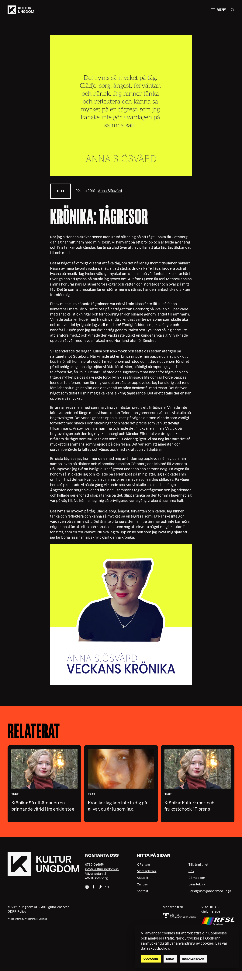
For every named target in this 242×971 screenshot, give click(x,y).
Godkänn (150, 958)
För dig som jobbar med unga (209, 891)
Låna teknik (196, 884)
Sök (191, 871)
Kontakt (142, 891)
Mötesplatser (146, 871)
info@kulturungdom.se (102, 869)
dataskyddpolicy (155, 948)
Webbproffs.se (31, 919)
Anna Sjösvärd (110, 191)
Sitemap (43, 919)
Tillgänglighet (198, 864)
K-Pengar (143, 864)
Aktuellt (142, 877)
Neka (170, 958)
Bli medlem (196, 877)
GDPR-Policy (17, 911)
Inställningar (193, 958)
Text (60, 191)
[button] (218, 10)
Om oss (142, 884)
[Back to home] (21, 10)
